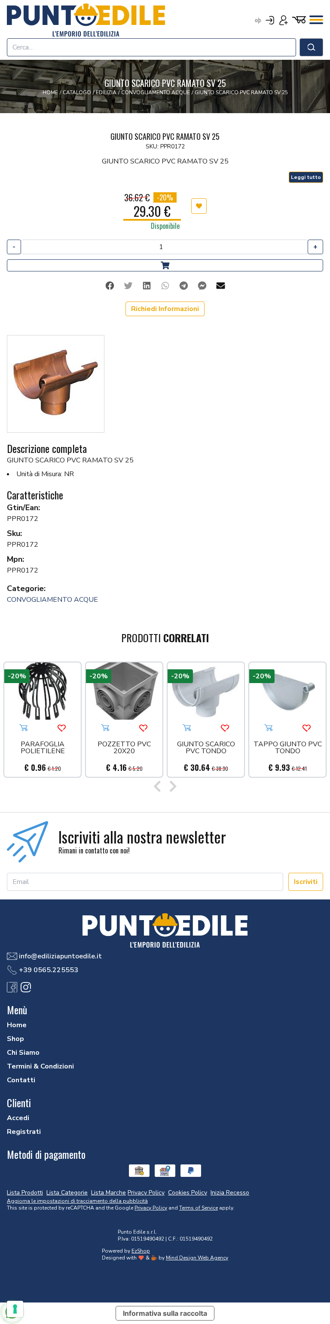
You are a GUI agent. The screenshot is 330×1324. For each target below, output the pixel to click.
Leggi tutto (306, 177)
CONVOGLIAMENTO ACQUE (52, 599)
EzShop (140, 1250)
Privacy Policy (150, 1207)
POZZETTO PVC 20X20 (124, 748)
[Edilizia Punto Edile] (86, 19)
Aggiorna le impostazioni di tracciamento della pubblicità (77, 1201)
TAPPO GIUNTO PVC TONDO (288, 748)
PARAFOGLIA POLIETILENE (43, 748)
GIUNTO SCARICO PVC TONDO (206, 748)
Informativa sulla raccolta (165, 1313)
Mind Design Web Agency (197, 1257)
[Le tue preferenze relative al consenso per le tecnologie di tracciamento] (15, 1309)
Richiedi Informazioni (165, 309)
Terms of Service (198, 1207)
